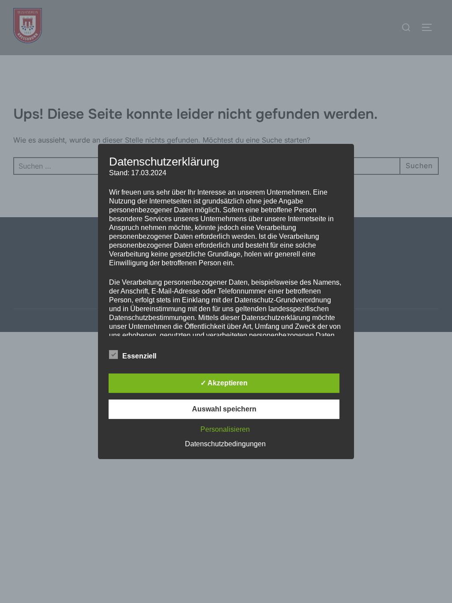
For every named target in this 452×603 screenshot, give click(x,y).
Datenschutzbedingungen (225, 444)
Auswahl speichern (224, 409)
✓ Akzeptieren (224, 383)
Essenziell (139, 356)
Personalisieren (225, 429)
